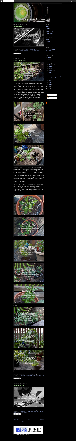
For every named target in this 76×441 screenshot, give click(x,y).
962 (21, 411)
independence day (31, 411)
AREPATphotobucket (50, 49)
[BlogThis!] (15, 53)
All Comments (51, 97)
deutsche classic (26, 50)
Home (29, 419)
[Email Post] (36, 49)
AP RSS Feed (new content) (52, 50)
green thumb (29, 375)
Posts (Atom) (22, 421)
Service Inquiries (49, 33)
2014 (49, 61)
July (50, 72)
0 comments (32, 49)
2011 (19, 411)
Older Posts (41, 419)
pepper (38, 375)
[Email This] (14, 53)
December (51, 64)
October (51, 68)
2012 (19, 50)
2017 (49, 57)
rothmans (24, 412)
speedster (16, 51)
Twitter (47, 39)
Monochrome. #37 (19, 26)
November (51, 66)
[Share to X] (17, 53)
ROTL (38, 50)
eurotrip (24, 411)
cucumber (22, 375)
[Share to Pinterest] (20, 53)
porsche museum (18, 412)
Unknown (50, 102)
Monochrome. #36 (19, 385)
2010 (49, 88)
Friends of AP (49, 30)
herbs (34, 375)
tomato (16, 376)
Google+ (48, 43)
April (50, 84)
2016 (49, 59)
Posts (49, 95)
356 (21, 50)
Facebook (48, 41)
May (50, 82)
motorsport (40, 411)
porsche (34, 50)
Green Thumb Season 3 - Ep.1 (23, 60)
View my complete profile (52, 105)
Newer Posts (16, 419)
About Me (48, 28)
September (51, 70)
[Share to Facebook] (18, 53)
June (50, 80)
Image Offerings (49, 31)
